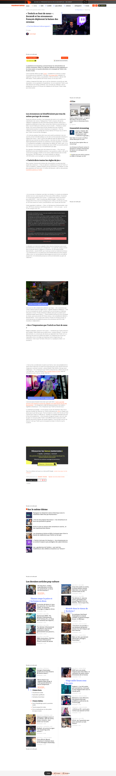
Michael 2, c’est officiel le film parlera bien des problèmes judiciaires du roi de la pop (80, 700)
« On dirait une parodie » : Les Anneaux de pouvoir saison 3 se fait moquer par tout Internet (81, 628)
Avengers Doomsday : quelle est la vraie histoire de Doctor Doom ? (45, 671)
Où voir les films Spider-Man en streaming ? (79, 143)
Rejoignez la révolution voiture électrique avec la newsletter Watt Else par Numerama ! (49, 513)
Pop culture (80, 9)
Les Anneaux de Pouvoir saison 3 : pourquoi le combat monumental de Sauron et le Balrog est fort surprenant (79, 149)
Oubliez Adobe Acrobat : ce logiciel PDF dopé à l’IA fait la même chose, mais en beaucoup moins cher (80, 120)
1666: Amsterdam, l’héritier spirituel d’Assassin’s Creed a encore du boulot (45, 639)
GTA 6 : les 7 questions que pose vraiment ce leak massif (80, 722)
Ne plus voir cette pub (31, 54)
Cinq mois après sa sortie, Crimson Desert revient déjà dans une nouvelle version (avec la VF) (80, 589)
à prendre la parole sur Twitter (34, 170)
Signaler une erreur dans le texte (57, 477)
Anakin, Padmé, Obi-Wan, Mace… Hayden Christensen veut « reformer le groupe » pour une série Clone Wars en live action (82, 133)
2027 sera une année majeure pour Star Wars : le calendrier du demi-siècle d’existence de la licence (81, 672)
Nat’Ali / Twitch (49, 398)
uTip (58, 411)
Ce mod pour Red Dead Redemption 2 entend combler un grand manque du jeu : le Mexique (80, 617)
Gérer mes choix (47, 241)
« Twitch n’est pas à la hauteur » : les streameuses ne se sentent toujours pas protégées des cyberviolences (50, 541)
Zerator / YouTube (42, 304)
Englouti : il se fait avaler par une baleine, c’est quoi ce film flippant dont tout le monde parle (81, 689)
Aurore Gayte (32, 34)
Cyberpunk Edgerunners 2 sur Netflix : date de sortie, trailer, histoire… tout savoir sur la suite (45, 719)
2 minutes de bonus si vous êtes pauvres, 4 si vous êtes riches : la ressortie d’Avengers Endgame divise (46, 607)
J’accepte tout (47, 238)
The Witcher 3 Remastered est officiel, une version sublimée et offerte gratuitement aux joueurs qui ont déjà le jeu (45, 629)
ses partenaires (31, 231)
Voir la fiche (41, 593)
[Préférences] (96, 5)
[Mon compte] (93, 5)
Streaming (87, 9)
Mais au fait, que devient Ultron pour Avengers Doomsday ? (80, 638)
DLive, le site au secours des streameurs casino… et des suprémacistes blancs (49, 527)
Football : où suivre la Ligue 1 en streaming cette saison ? (45, 729)
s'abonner (103, 5)
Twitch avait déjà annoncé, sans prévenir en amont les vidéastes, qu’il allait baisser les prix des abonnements (46, 403)
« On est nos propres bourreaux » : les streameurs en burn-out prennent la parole (50, 520)
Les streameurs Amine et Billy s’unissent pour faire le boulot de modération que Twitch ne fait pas (50, 534)
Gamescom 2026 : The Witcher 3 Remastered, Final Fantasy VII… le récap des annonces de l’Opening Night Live (45, 618)
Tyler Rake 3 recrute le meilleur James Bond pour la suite (79, 138)
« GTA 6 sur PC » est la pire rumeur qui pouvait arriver (80, 709)
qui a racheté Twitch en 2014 (52, 371)
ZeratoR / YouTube (42, 476)
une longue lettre (53, 75)
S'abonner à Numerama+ (46, 464)
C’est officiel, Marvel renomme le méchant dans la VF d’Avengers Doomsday (45, 741)
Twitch (45, 73)
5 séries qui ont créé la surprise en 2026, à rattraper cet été (80, 155)
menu (27, 5)
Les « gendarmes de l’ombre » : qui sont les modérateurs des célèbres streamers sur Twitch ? (49, 548)
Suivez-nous (64, 57)
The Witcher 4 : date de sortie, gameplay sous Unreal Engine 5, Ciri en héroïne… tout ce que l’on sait (80, 600)
